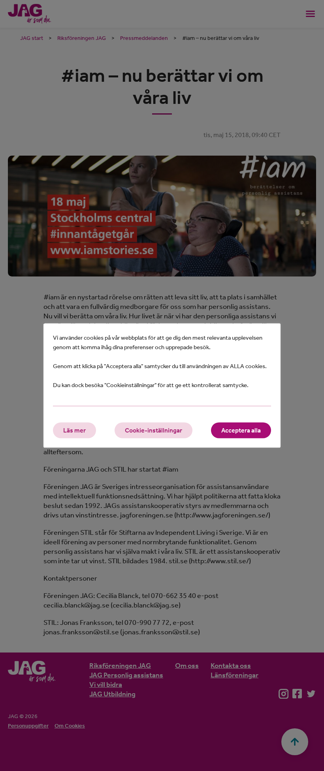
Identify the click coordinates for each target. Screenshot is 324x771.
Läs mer (74, 430)
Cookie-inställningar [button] (153, 430)
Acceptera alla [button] (241, 430)
